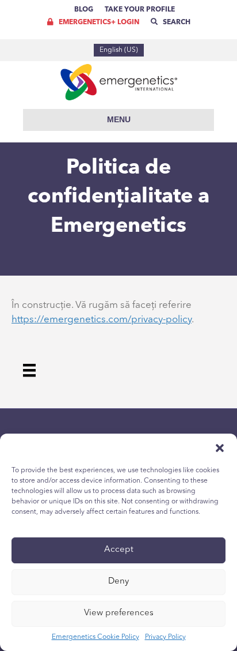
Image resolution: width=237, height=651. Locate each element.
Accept (118, 549)
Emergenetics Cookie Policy (95, 637)
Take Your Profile (140, 9)
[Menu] (29, 370)
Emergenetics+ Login (98, 22)
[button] (219, 448)
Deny (118, 581)
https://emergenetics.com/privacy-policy (102, 320)
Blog (83, 9)
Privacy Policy (165, 637)
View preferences (119, 613)
